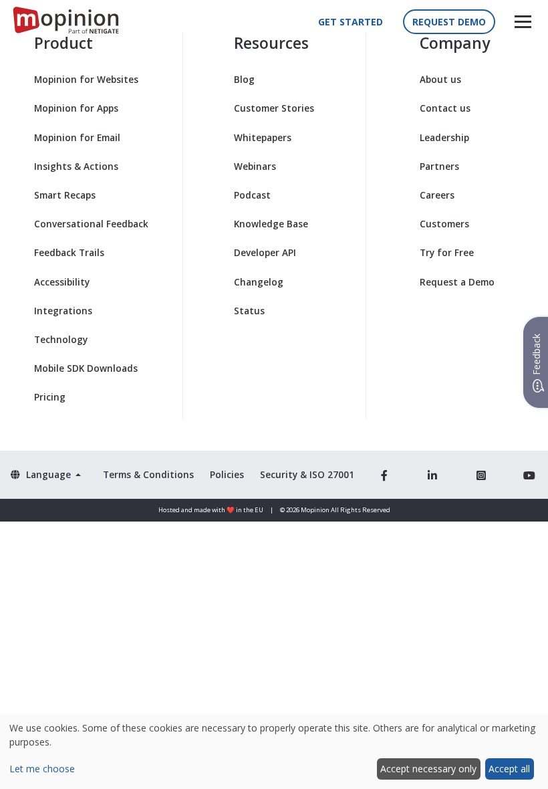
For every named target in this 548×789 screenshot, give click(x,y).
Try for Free (447, 252)
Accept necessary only (428, 768)
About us (440, 79)
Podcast (252, 195)
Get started (350, 21)
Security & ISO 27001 (307, 474)
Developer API (265, 252)
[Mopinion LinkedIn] (432, 474)
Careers (437, 195)
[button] (523, 21)
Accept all (509, 768)
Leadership (444, 137)
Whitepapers (262, 137)
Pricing (49, 396)
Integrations (63, 310)
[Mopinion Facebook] (384, 474)
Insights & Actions (76, 166)
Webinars (255, 166)
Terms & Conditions (148, 474)
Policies (227, 474)
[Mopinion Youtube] (529, 474)
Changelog (258, 281)
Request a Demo (457, 281)
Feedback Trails (69, 252)
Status (249, 310)
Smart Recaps (65, 195)
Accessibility (62, 281)
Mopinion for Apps (76, 108)
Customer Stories (274, 108)
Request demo (449, 21)
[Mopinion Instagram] (481, 474)
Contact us (445, 108)
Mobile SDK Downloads (86, 368)
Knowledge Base (271, 223)
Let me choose (42, 768)
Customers (444, 223)
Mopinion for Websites (86, 79)
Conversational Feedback (91, 223)
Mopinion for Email (77, 137)
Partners (439, 166)
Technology (61, 339)
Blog (244, 79)
